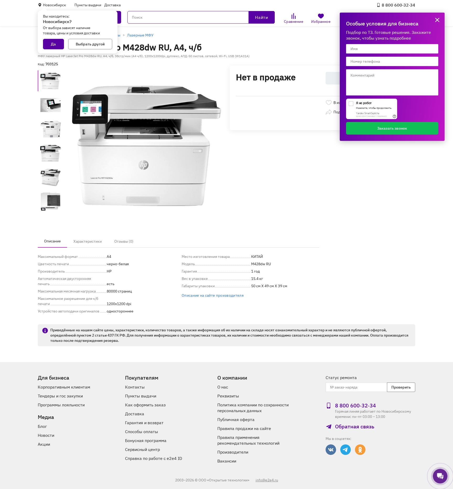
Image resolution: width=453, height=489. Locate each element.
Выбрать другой (90, 44)
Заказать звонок (392, 128)
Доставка (112, 5)
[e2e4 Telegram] (345, 449)
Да (53, 44)
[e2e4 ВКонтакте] (331, 449)
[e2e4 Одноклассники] (360, 449)
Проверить (401, 387)
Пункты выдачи (87, 5)
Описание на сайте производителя (213, 295)
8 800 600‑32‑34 (398, 5)
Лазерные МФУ (140, 35)
